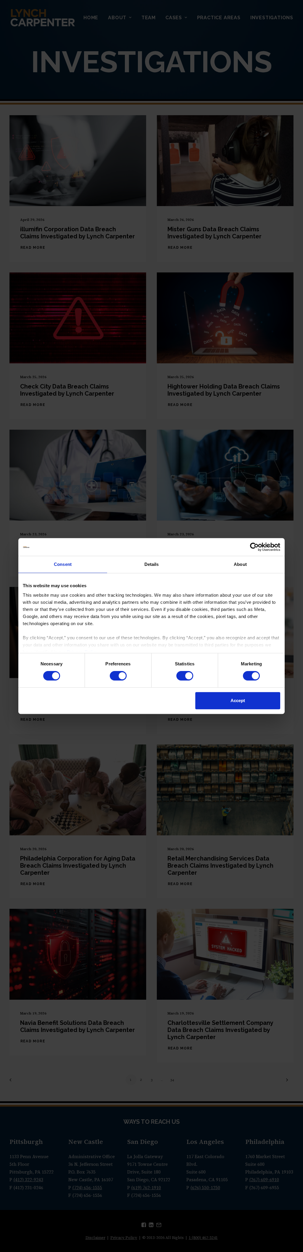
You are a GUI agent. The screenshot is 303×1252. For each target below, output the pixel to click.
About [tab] (240, 564)
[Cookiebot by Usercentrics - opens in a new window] (254, 546)
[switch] (118, 675)
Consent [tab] (63, 564)
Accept (238, 700)
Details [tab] (151, 564)
